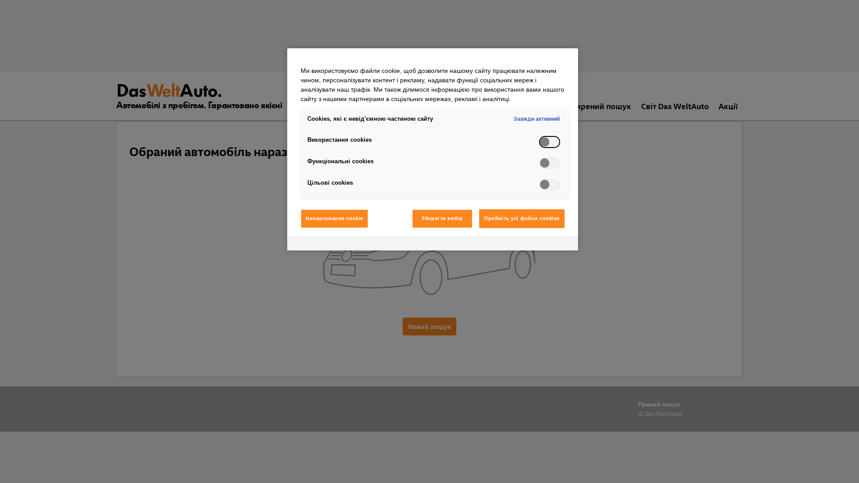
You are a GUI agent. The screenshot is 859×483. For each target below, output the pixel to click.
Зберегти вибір (442, 218)
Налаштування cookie (334, 218)
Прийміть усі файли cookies (522, 218)
